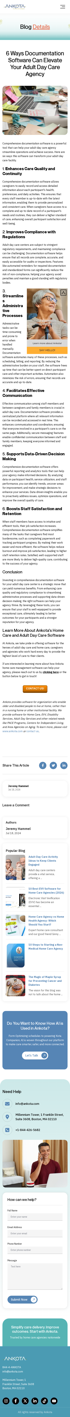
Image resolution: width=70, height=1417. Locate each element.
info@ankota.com (27, 1104)
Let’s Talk (31, 1055)
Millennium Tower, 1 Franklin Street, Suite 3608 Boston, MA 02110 (18, 1384)
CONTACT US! (35, 688)
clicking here (51, 672)
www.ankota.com (12, 731)
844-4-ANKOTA (11, 1367)
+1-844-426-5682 (27, 1130)
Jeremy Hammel (18, 828)
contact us (32, 731)
